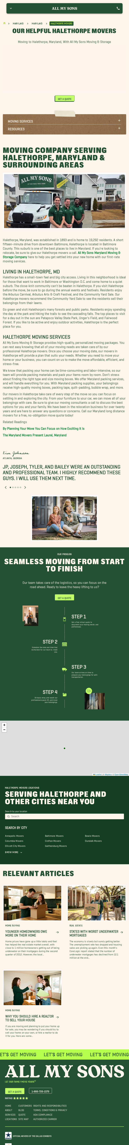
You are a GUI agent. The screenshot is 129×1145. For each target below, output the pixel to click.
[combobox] (66, 816)
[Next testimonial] (25, 487)
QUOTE (21, 1114)
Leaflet (98, 774)
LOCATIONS (11, 1118)
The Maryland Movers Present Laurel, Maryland (35, 434)
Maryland (18, 23)
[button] (64, 120)
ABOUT (8, 1109)
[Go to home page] (4, 23)
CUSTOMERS (25, 1105)
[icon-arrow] (57, 932)
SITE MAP (23, 1118)
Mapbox (108, 774)
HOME (8, 1105)
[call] (118, 8)
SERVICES (10, 1114)
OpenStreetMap (121, 774)
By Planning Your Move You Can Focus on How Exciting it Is (43, 428)
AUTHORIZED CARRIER (45, 1118)
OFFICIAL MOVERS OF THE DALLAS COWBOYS (32, 1135)
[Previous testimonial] (5, 487)
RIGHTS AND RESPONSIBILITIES (50, 1105)
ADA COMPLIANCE (42, 1114)
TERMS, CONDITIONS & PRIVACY (50, 1109)
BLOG (21, 1109)
